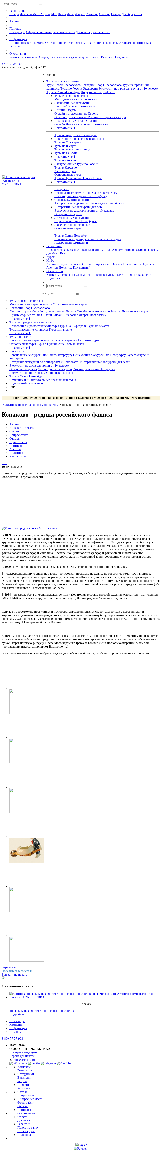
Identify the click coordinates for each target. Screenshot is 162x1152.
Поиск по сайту (28, 1127)
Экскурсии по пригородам (72, 224)
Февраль (26, 14)
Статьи (50, 42)
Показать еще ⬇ (65, 128)
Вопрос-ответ (65, 42)
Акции (14, 21)
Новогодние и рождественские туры (79, 138)
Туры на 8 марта (65, 146)
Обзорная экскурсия (68, 214)
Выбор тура (17, 32)
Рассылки (23, 1088)
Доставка (23, 1120)
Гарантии (103, 32)
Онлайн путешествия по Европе (76, 113)
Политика (138, 42)
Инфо (50, 260)
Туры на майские (65, 153)
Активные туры (65, 171)
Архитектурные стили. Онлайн (75, 120)
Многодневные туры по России (75, 99)
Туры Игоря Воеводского (63, 85)
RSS (4, 463)
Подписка (121, 57)
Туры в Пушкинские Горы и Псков (78, 178)
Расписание (17, 10)
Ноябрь (116, 14)
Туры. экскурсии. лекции (63, 81)
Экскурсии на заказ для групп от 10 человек (128, 88)
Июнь (62, 14)
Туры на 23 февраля (67, 142)
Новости (94, 57)
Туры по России (71, 88)
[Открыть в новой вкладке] (81, 1145)
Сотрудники (47, 57)
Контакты (16, 57)
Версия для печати (22, 1056)
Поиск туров (26, 1131)
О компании (17, 53)
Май (54, 14)
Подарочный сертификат (98, 92)
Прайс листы (95, 42)
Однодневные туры (67, 174)
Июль (70, 14)
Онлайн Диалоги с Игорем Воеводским (81, 124)
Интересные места (32, 42)
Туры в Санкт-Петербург (63, 92)
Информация (18, 39)
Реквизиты (31, 57)
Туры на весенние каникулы (73, 149)
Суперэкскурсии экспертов (72, 199)
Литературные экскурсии (71, 217)
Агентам (125, 42)
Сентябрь (92, 14)
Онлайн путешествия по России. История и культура (90, 117)
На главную (17, 1021)
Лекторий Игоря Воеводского (101, 85)
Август (80, 14)
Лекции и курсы (65, 110)
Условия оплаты (64, 32)
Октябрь (104, 14)
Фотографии (25, 1102)
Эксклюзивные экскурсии (72, 102)
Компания (16, 1024)
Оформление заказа (39, 32)
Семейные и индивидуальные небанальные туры (87, 239)
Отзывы (80, 42)
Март (36, 14)
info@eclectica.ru (24, 1059)
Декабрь (127, 14)
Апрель (45, 14)
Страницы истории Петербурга (75, 221)
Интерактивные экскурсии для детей (79, 207)
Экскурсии (90, 88)
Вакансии (107, 57)
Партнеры (111, 42)
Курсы (50, 257)
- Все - (138, 14)
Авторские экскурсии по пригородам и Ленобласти (89, 203)
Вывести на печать (14, 974)
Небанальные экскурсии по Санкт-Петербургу (85, 192)
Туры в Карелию (65, 167)
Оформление (26, 1113)
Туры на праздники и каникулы (75, 135)
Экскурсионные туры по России (76, 164)
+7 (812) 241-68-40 (14, 63)
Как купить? (81, 267)
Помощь (15, 28)
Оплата (22, 1116)
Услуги (83, 57)
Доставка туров (86, 32)
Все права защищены (23, 1052)
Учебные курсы (66, 57)
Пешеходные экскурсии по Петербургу (80, 196)
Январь (14, 14)
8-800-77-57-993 (12, 1038)
